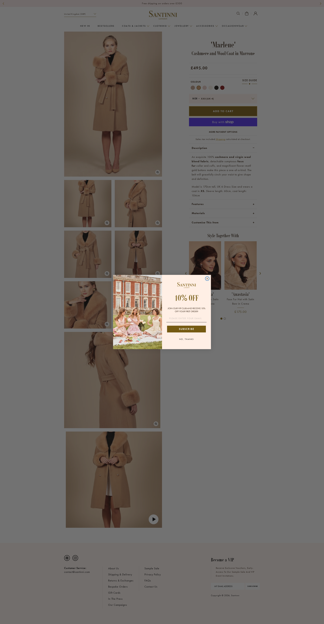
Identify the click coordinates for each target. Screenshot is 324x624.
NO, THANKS (186, 339)
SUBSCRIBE (186, 329)
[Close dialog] (207, 279)
